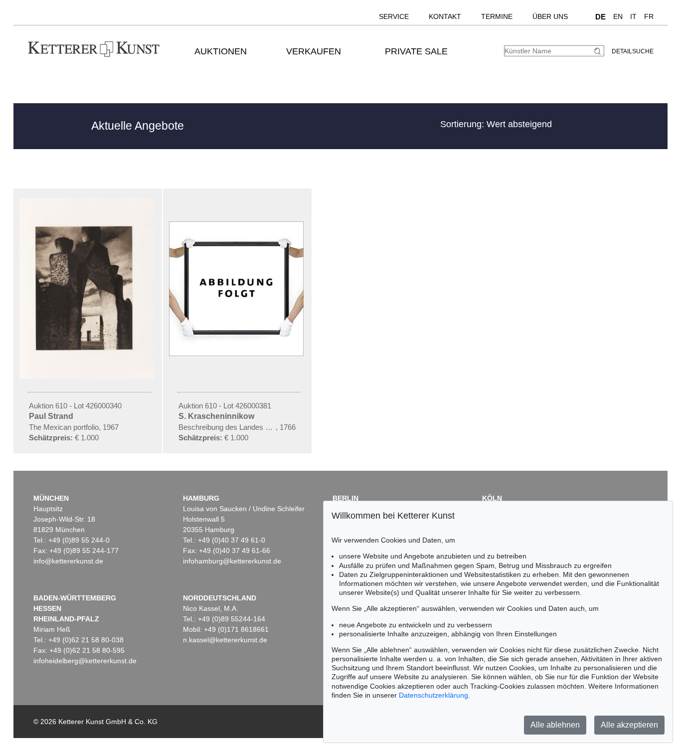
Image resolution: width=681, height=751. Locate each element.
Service (394, 16)
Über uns (550, 16)
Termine (496, 16)
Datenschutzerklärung (433, 695)
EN (618, 16)
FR (649, 16)
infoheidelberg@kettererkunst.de (85, 661)
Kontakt (445, 16)
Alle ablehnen (555, 725)
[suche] (599, 51)
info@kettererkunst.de (68, 561)
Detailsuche (633, 51)
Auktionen (220, 51)
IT (633, 16)
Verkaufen (313, 51)
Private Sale (416, 51)
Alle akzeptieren (629, 725)
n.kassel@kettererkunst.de (225, 640)
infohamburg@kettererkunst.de (232, 561)
